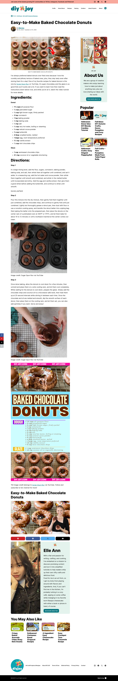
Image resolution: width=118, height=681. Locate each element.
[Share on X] (2, 342)
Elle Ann (21, 28)
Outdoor (83, 8)
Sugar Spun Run (23, 84)
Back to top (101, 678)
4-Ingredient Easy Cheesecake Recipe (48, 636)
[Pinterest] (105, 2)
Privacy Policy (75, 665)
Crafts (54, 8)
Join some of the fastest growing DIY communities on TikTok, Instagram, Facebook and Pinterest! (42, 2)
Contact (83, 665)
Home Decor (61, 8)
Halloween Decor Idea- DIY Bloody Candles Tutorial (86, 126)
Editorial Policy (65, 665)
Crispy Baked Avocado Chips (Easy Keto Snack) (17, 637)
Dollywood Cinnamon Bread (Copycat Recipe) (32, 637)
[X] (102, 2)
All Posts (19, 16)
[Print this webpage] (2, 346)
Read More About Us (93, 99)
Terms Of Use (55, 665)
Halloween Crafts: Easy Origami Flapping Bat (86, 152)
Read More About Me (51, 610)
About (100, 8)
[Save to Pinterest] (2, 339)
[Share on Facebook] (2, 335)
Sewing (76, 8)
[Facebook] (98, 2)
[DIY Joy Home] (22, 8)
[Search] (105, 8)
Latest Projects (92, 8)
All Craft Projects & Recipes (30, 16)
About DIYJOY (46, 665)
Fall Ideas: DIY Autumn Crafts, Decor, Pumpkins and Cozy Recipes (100, 128)
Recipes (69, 8)
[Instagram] (95, 2)
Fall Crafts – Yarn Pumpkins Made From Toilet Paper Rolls (100, 154)
